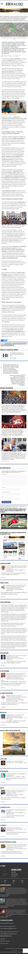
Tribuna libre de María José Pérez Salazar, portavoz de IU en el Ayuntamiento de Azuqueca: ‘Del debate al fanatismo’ (13, 625)
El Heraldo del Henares (7, 55)
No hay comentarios (19, 570)
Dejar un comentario (14, 56)
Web (3, 496)
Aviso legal (2, 938)
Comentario (4, 474)
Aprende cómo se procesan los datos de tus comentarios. (13, 507)
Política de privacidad (4, 941)
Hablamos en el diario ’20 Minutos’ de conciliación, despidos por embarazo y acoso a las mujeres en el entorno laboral (16, 697)
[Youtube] (16, 950)
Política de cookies (4, 943)
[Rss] (11, 950)
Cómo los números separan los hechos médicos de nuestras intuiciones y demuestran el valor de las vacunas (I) (16, 567)
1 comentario (17, 776)
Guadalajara (7, 16)
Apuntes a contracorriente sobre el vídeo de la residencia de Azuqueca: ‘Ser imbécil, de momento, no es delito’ (16, 792)
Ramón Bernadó (22, 681)
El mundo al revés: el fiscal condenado (14, 761)
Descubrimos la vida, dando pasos (13, 827)
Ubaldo (23, 776)
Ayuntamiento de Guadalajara (19, 343)
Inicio (2, 16)
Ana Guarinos (8, 343)
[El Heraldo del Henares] (14, 4)
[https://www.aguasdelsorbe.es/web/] (14, 10)
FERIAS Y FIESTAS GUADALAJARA (7, 345)
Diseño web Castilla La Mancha (16, 948)
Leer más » (3, 577)
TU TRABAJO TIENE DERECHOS (6, 693)
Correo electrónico (6, 492)
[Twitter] (14, 950)
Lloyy (25, 762)
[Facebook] (13, 950)
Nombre (4, 487)
